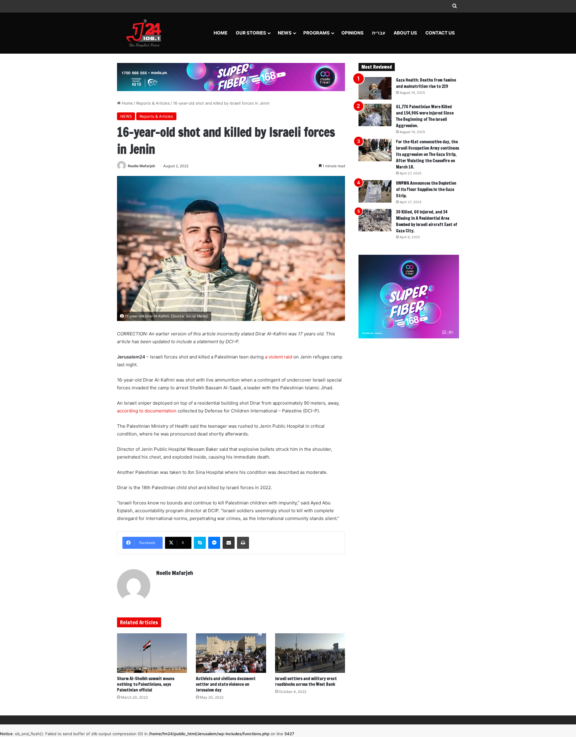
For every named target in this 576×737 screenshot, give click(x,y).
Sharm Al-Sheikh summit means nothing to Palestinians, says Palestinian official (145, 684)
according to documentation (146, 411)
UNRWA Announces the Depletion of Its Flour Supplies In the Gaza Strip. (426, 189)
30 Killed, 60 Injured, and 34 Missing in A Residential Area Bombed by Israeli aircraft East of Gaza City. (426, 221)
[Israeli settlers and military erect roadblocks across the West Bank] (310, 653)
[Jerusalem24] (146, 33)
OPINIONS (352, 33)
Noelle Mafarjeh (141, 166)
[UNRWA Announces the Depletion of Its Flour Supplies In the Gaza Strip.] (375, 191)
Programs (316, 33)
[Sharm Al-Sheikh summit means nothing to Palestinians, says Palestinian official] (152, 653)
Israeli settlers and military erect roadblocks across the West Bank (306, 681)
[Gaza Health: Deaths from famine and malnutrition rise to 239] (375, 88)
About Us (405, 33)
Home (220, 33)
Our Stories (251, 33)
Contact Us (440, 33)
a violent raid (278, 357)
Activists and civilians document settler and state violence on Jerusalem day (226, 684)
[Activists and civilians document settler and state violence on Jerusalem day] (231, 653)
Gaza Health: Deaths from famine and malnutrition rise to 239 (426, 83)
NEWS (285, 33)
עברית (378, 33)
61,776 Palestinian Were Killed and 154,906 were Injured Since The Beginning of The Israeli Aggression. (425, 116)
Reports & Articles (153, 103)
